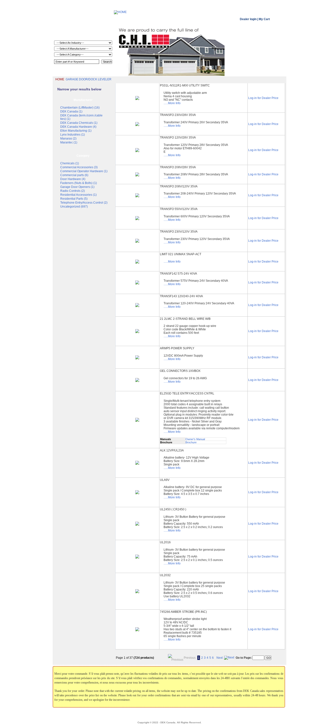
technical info (153, 714)
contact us (220, 714)
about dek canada (132, 714)
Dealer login (248, 19)
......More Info (172, 103)
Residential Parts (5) (74, 198)
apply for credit (190, 714)
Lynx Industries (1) (72, 134)
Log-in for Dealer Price (263, 98)
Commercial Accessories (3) (79, 167)
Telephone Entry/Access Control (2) (83, 202)
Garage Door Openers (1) (77, 187)
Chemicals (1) (69, 163)
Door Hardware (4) (72, 179)
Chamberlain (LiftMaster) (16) (80, 107)
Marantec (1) (68, 142)
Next (219, 657)
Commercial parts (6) (74, 175)
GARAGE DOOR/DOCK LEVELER (88, 79)
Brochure (191, 442)
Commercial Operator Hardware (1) (83, 171)
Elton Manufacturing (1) (76, 130)
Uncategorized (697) (74, 206)
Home (116, 714)
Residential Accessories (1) (78, 194)
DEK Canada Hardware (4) (78, 126)
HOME (59, 79)
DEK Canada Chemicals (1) (78, 123)
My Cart (264, 19)
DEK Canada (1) (71, 111)
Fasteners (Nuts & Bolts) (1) (78, 183)
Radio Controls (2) (72, 191)
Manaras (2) (68, 138)
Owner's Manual (195, 439)
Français (206, 714)
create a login (171, 714)
